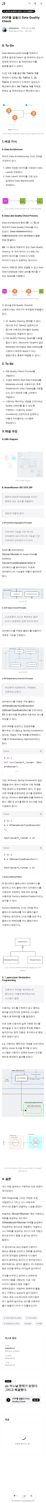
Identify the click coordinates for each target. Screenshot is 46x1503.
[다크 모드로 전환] (35, 3)
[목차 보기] (25, 1495)
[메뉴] (41, 3)
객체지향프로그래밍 (12, 1318)
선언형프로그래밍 (11, 1323)
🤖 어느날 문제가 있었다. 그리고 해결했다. (20, 11)
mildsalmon (14, 28)
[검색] (29, 3)
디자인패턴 (31, 1318)
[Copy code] (40, 751)
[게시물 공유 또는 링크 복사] (31, 1495)
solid (39, 1323)
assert (28, 1323)
